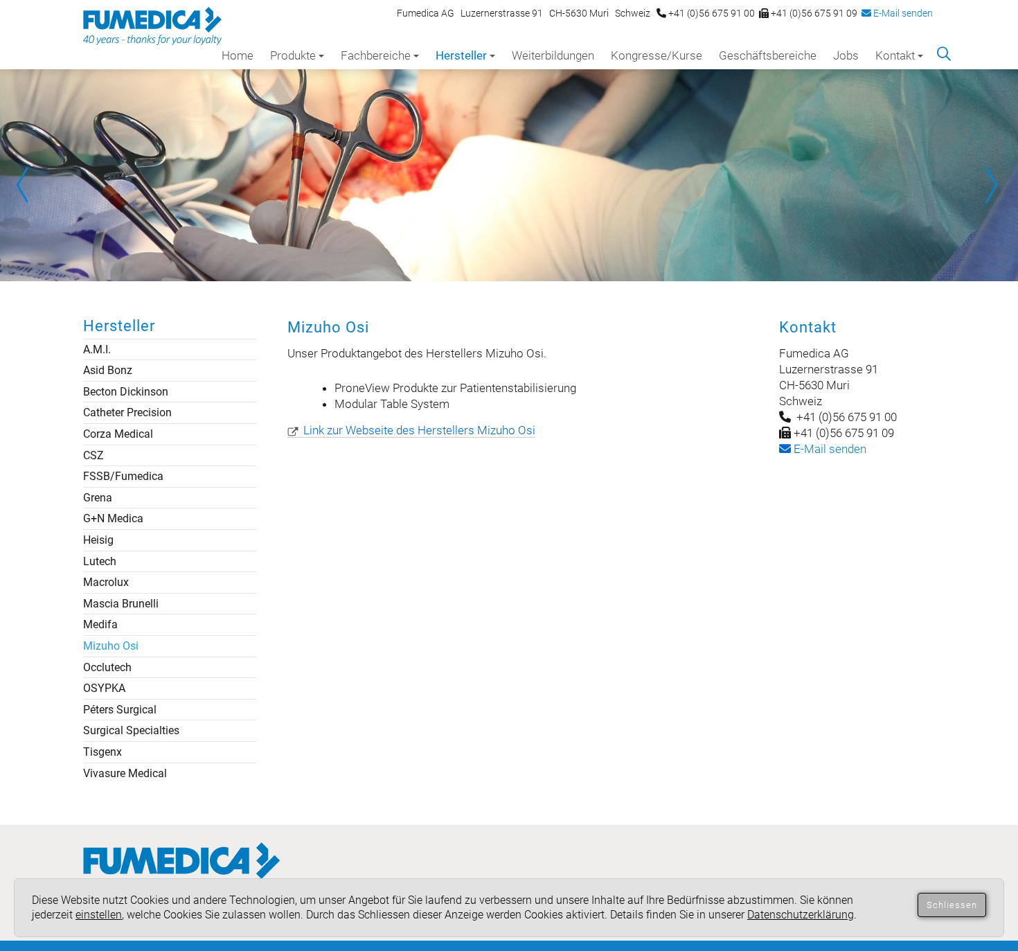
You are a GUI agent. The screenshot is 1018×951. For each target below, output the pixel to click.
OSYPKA (104, 688)
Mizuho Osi (111, 645)
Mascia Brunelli (121, 603)
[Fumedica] (181, 874)
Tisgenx (102, 751)
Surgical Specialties (131, 730)
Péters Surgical (120, 709)
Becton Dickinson (125, 391)
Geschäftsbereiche (767, 55)
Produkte (293, 55)
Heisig (98, 539)
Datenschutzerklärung (800, 914)
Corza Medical (118, 434)
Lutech (99, 561)
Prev (27, 185)
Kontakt (895, 55)
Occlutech (107, 667)
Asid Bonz (107, 370)
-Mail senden (828, 449)
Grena (97, 497)
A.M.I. (97, 349)
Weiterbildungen (553, 55)
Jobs (846, 55)
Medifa (100, 624)
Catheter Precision (127, 412)
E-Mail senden (902, 13)
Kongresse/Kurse (656, 55)
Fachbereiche (376, 55)
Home (237, 55)
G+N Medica (113, 518)
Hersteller (461, 55)
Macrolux (106, 582)
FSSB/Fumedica (123, 476)
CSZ (93, 455)
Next (990, 185)
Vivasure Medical (125, 773)
